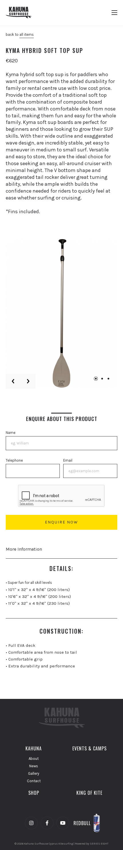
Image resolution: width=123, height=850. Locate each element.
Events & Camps (89, 748)
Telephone (14, 460)
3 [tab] (108, 378)
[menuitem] (33, 748)
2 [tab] (102, 378)
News (33, 766)
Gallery (33, 773)
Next (28, 381)
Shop (33, 792)
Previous (13, 381)
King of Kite (89, 792)
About (34, 758)
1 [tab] (96, 378)
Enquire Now (61, 522)
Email (67, 460)
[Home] (18, 13)
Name (10, 432)
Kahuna (33, 748)
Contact (34, 781)
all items (26, 34)
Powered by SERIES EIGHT (91, 843)
